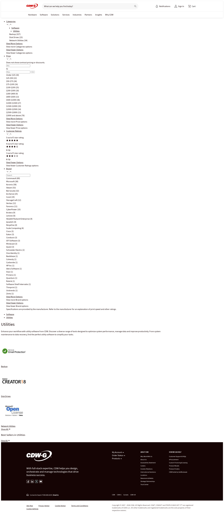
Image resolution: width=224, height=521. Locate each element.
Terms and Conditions (79, 506)
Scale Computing (13, 228)
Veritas (9, 203)
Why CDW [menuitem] (109, 14)
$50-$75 (9, 81)
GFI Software (12, 240)
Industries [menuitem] (77, 14)
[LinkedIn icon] (32, 482)
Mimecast (10, 243)
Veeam (9, 187)
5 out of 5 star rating (15, 137)
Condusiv (10, 237)
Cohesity (10, 259)
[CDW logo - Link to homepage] (32, 6)
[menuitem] (157, 6)
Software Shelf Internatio (17, 284)
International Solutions (148, 472)
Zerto (8, 293)
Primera (10, 275)
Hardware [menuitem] (32, 14)
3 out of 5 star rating (15, 153)
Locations (144, 475)
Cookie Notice (60, 506)
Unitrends (10, 290)
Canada (125, 495)
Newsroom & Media (147, 478)
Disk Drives (14, 37)
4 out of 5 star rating (15, 143)
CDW (113, 495)
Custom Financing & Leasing (178, 463)
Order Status (118, 455)
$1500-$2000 (12, 106)
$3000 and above (13, 115)
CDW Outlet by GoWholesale (178, 472)
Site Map (29, 506)
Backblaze (10, 256)
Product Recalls (174, 466)
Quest (9, 247)
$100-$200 (11, 87)
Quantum (10, 278)
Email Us (56, 495)
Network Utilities (16, 40)
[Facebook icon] (27, 482)
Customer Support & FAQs (177, 456)
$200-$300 (11, 90)
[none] (32, 15)
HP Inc (9, 265)
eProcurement (173, 460)
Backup (12, 34)
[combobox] (86, 6)
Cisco (8, 231)
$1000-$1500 (12, 103)
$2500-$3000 (12, 112)
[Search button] (135, 6)
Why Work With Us (146, 456)
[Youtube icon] (40, 482)
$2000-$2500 (12, 109)
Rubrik (9, 281)
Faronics (10, 206)
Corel (8, 197)
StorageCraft (12, 200)
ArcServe (10, 194)
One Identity (11, 253)
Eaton (9, 234)
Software (15, 28)
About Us (144, 460)
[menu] (163, 6)
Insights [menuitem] (98, 14)
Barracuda (11, 190)
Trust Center (144, 484)
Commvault (11, 178)
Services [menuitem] (66, 14)
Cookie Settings (32, 509)
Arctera (9, 212)
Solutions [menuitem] (55, 14)
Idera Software (12, 268)
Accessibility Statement (148, 463)
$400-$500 (11, 96)
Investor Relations (146, 469)
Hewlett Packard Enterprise (18, 218)
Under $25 (11, 75)
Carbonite (10, 262)
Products (116, 458)
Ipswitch (10, 222)
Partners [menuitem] (88, 14)
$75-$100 (10, 84)
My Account (117, 452)
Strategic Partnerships (148, 481)
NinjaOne (10, 225)
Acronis (9, 184)
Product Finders (174, 469)
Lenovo (9, 215)
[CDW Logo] (32, 6)
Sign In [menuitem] (181, 6)
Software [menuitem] (44, 14)
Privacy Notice (43, 506)
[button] (192, 6)
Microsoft (10, 181)
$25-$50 (9, 78)
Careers (143, 466)
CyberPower (11, 209)
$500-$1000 (11, 100)
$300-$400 (11, 93)
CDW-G (119, 495)
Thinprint (10, 287)
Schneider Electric (14, 250)
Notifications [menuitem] (164, 6)
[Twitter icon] (36, 482)
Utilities (16, 31)
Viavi (8, 271)
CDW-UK (133, 495)
